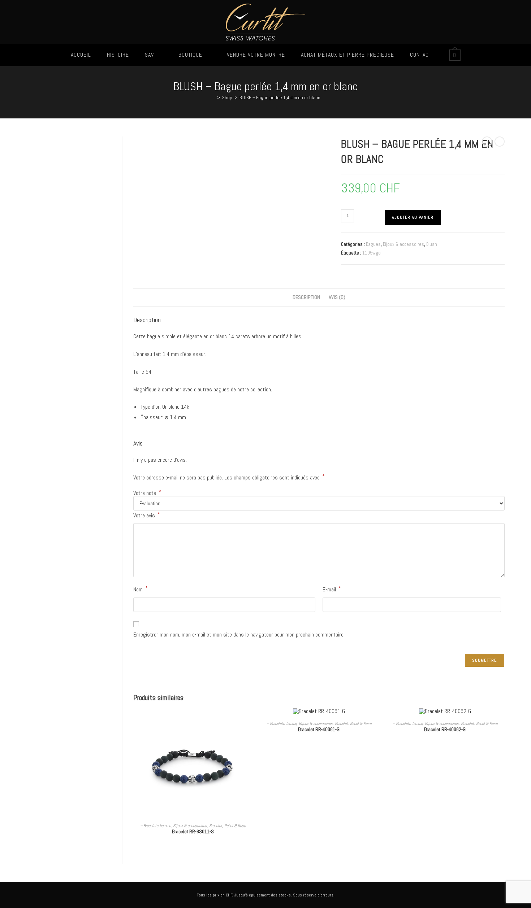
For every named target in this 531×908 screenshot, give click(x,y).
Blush (431, 244)
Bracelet (215, 826)
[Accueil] (213, 98)
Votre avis (146, 515)
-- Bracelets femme (282, 723)
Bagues (373, 244)
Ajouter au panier (412, 217)
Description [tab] (306, 297)
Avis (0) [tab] (337, 297)
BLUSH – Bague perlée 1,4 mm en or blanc (279, 98)
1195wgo (371, 253)
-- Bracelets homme (155, 826)
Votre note (147, 493)
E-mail (332, 589)
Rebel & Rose (235, 826)
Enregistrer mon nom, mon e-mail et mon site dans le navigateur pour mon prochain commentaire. (239, 634)
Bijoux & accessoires (403, 244)
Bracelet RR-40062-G (445, 729)
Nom (140, 589)
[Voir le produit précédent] (487, 141)
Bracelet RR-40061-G (319, 729)
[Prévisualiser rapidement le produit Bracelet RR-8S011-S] (250, 720)
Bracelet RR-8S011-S (193, 831)
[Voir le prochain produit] (500, 141)
